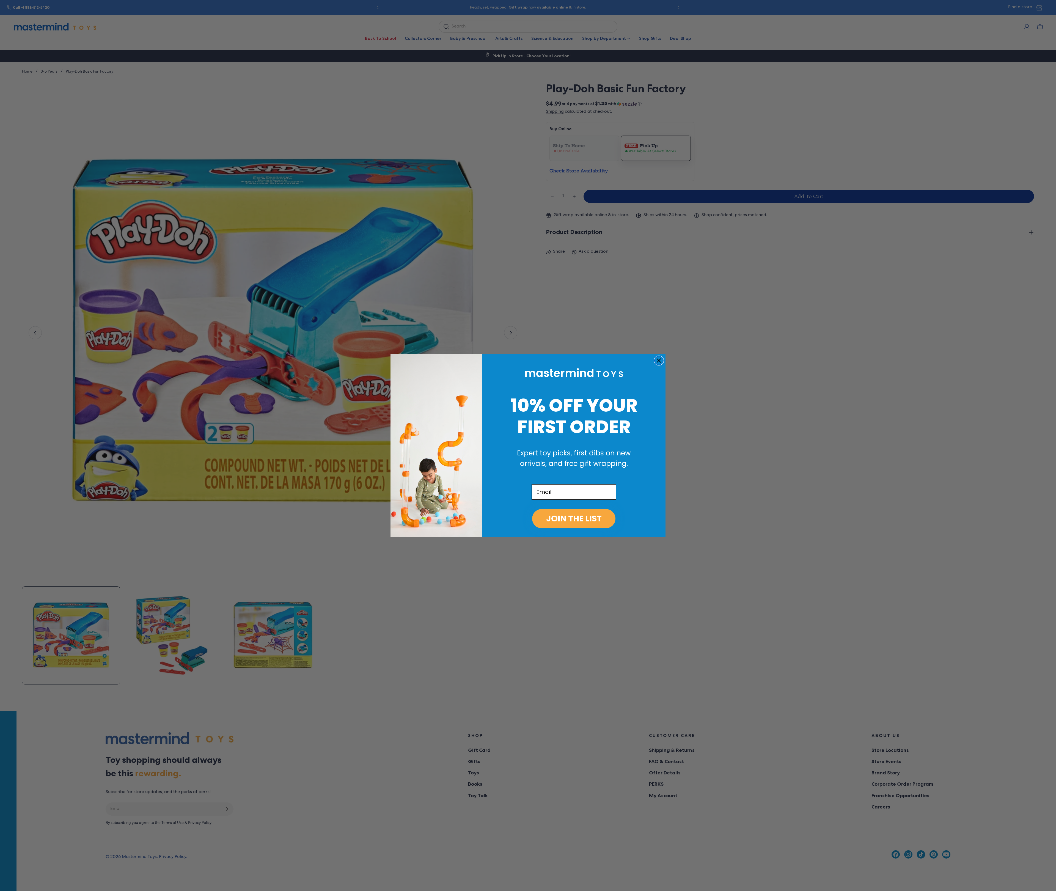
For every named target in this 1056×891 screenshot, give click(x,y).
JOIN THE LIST (574, 518)
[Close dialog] (658, 360)
